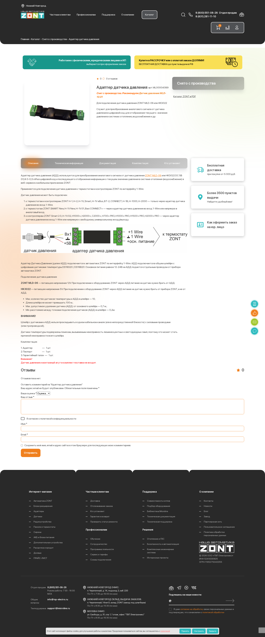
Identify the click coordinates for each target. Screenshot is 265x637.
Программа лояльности (102, 549)
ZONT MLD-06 (153, 175)
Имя (24, 423)
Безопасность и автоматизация (163, 544)
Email (24, 434)
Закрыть (212, 631)
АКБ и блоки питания (44, 537)
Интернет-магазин (40, 491)
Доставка (95, 501)
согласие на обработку (192, 609)
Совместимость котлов (158, 501)
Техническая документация (161, 516)
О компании (127, 14)
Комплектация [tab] (140, 163)
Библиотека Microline (157, 511)
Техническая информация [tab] (69, 163)
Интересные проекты (157, 557)
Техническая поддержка (159, 521)
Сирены (37, 532)
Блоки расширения (43, 506)
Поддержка (108, 14)
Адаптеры (39, 511)
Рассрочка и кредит (44, 547)
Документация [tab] (107, 163)
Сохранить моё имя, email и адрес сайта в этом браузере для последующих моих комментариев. (77, 445)
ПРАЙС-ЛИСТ (40, 558)
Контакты (208, 501)
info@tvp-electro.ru (57, 599)
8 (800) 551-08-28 (207, 12)
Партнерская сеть (213, 521)
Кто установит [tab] (172, 163)
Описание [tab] (33, 163)
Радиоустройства (42, 521)
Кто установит (97, 511)
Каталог (149, 14)
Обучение (95, 539)
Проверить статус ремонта (103, 521)
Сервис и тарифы (99, 554)
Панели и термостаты (44, 527)
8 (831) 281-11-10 (206, 16)
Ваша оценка (29, 393)
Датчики (38, 516)
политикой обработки (213, 612)
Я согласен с (51, 418)
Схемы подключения (100, 559)
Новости (208, 506)
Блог (206, 511)
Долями (37, 553)
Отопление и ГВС (155, 539)
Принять (185, 631)
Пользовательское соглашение (219, 527)
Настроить (199, 631)
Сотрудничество (98, 544)
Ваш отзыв (27, 397)
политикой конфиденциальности (58, 418)
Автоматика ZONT (43, 501)
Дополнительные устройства (48, 542)
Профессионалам (86, 14)
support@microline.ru (58, 608)
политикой (165, 631)
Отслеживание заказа (101, 506)
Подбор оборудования (158, 506)
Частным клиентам (60, 14)
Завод (207, 516)
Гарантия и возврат (99, 516)
